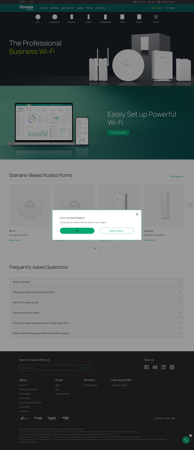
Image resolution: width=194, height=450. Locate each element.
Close (137, 214)
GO (77, 230)
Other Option (116, 230)
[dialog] (97, 225)
